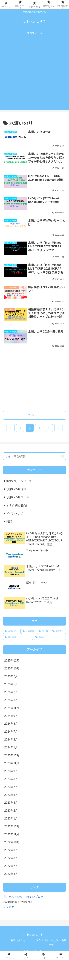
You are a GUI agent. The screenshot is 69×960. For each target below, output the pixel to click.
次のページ (34, 415)
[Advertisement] (34, 75)
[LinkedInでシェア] (34, 915)
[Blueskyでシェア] (42, 896)
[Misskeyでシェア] (57, 896)
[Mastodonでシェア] (26, 896)
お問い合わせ (18, 940)
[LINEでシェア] (57, 906)
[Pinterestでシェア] (19, 915)
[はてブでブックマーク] (26, 906)
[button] (62, 456)
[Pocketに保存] (42, 906)
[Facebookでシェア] (11, 906)
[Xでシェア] (11, 896)
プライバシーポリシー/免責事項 (51, 942)
